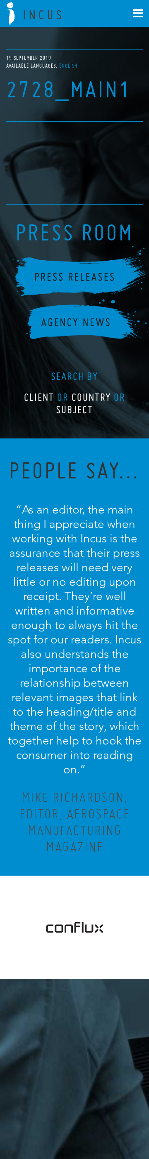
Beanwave (115, 1123)
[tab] (68, 66)
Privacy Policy (52, 1116)
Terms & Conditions (90, 1116)
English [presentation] (68, 66)
